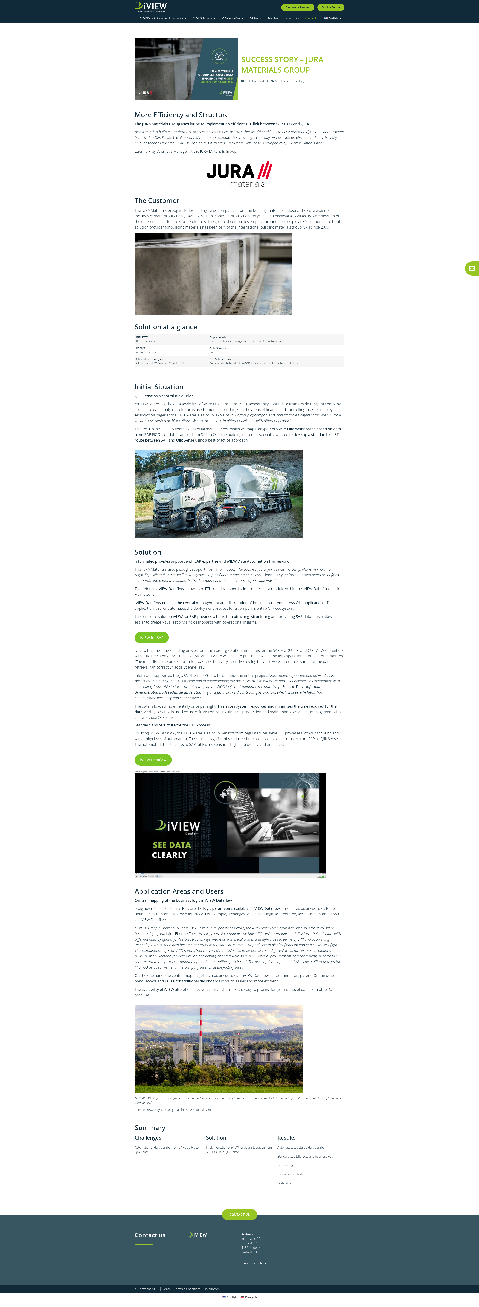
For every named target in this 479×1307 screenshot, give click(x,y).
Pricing (254, 18)
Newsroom (292, 18)
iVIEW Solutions (202, 18)
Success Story (295, 81)
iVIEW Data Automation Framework (161, 18)
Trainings (274, 18)
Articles (280, 81)
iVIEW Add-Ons (230, 18)
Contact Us (311, 18)
